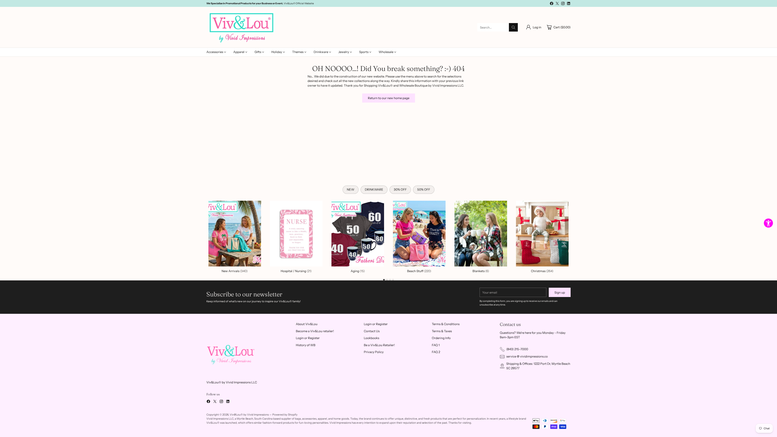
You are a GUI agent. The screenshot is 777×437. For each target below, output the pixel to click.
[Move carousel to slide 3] (390, 279)
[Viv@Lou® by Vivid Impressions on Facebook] (552, 4)
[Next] (570, 235)
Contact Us (372, 331)
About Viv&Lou (306, 324)
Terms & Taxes (442, 331)
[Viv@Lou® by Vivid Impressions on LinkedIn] (569, 4)
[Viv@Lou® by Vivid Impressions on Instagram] (563, 4)
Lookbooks (371, 338)
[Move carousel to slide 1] (384, 279)
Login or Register (308, 338)
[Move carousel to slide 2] (387, 279)
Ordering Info (441, 338)
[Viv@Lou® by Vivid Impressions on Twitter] (557, 4)
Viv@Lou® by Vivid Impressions (249, 414)
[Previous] (206, 235)
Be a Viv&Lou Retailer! (379, 345)
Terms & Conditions (446, 324)
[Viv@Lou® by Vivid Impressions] (241, 27)
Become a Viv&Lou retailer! (315, 331)
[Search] (513, 27)
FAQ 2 (436, 352)
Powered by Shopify (284, 414)
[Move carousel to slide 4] (393, 279)
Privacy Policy (374, 352)
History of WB (305, 345)
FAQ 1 (436, 345)
